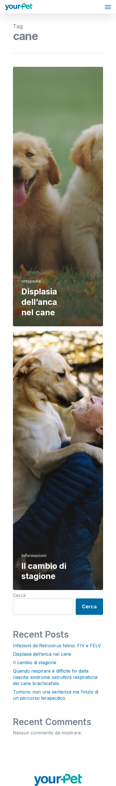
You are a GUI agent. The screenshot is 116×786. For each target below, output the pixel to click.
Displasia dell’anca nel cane (42, 654)
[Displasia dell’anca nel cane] (58, 196)
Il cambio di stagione (34, 662)
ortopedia (31, 281)
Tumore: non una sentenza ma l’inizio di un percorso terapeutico (55, 695)
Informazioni (33, 555)
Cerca (19, 595)
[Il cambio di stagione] (58, 460)
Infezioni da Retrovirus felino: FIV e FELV (57, 645)
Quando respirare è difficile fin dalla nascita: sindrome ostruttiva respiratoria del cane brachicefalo (55, 677)
